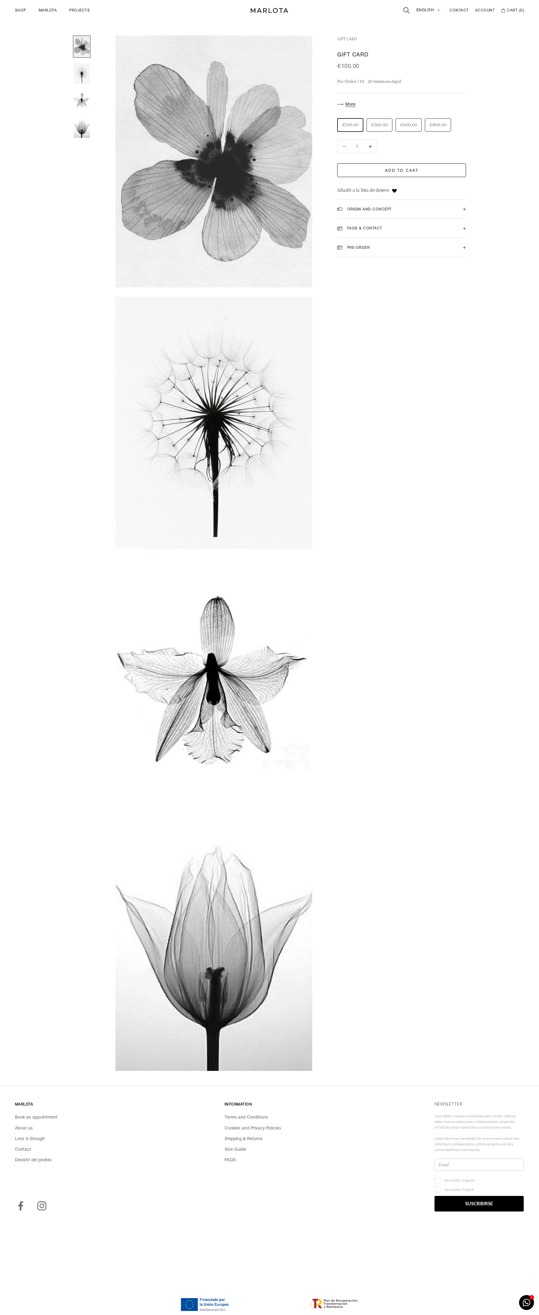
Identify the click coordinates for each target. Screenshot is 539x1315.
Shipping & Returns (244, 1138)
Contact (459, 10)
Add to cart (401, 170)
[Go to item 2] (81, 73)
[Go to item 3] (81, 100)
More (350, 104)
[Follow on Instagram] (41, 1205)
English (425, 10)
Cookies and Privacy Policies (253, 1128)
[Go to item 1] (81, 46)
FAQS (230, 1160)
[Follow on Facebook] (20, 1205)
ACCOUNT (485, 10)
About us (24, 1128)
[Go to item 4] (81, 127)
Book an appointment (36, 1117)
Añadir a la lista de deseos (363, 191)
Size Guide (235, 1149)
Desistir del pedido (33, 1160)
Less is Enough (30, 1138)
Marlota (48, 10)
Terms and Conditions (246, 1117)
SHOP (20, 10)
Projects (79, 10)
